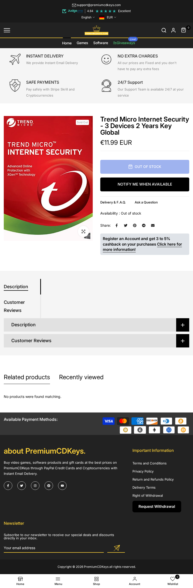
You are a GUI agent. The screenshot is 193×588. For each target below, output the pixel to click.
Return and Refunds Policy (153, 479)
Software (100, 43)
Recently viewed (81, 377)
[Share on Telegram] (144, 225)
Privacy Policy (143, 471)
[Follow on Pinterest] (48, 485)
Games (82, 43)
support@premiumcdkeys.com (99, 5)
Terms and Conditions (149, 463)
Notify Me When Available (145, 184)
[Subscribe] (116, 548)
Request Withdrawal (156, 506)
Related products (27, 377)
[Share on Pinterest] (135, 225)
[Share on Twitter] (126, 225)
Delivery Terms (144, 487)
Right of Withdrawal (147, 495)
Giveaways (126, 41)
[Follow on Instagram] (35, 485)
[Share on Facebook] (117, 225)
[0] (183, 30)
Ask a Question (146, 202)
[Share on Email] (153, 225)
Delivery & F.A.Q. (113, 202)
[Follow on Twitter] (21, 485)
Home (67, 43)
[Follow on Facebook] (8, 485)
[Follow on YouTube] (62, 485)
